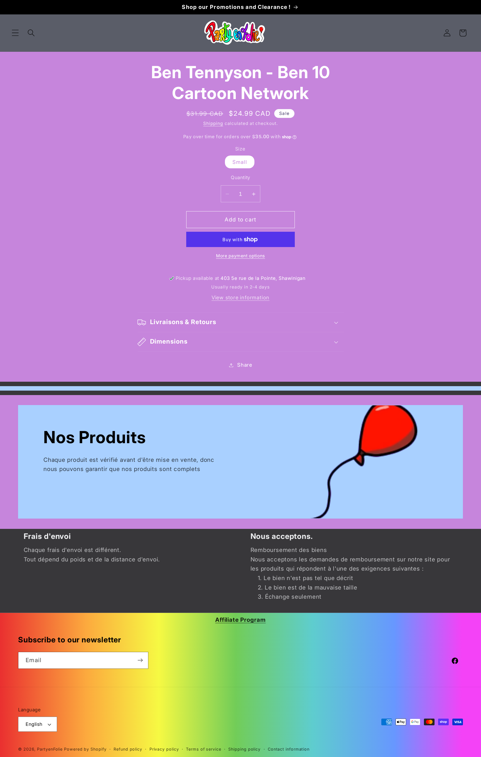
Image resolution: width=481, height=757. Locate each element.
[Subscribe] (140, 660)
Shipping (213, 123)
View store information (240, 297)
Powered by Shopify (85, 749)
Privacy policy (164, 749)
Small (239, 162)
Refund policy (128, 749)
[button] (15, 33)
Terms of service (203, 749)
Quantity (240, 178)
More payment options (240, 255)
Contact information (289, 749)
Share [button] (244, 365)
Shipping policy (244, 749)
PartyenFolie (50, 749)
